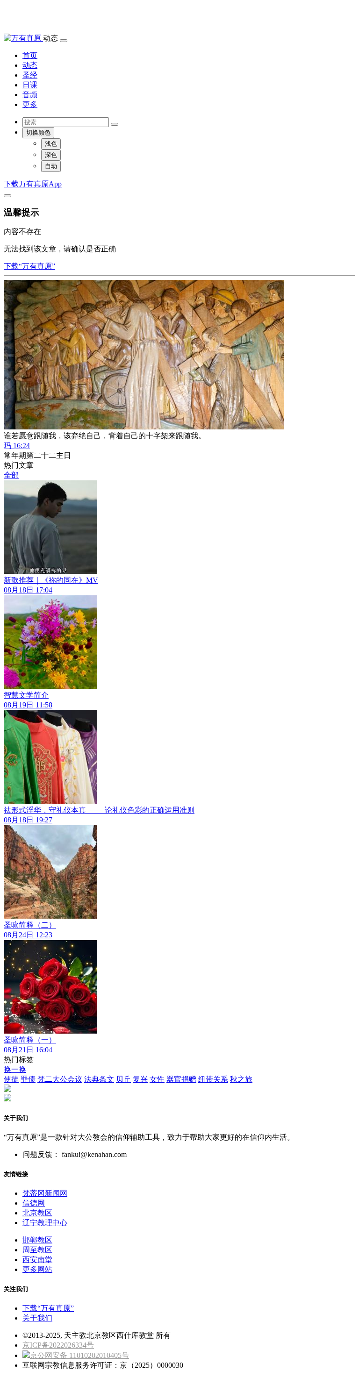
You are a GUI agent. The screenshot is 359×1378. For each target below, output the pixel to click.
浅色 (51, 143)
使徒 (11, 1079)
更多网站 (37, 1269)
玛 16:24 (17, 446)
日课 (29, 85)
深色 (51, 154)
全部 (11, 475)
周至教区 (37, 1250)
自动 (51, 166)
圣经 (29, 75)
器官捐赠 (181, 1079)
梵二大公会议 (59, 1079)
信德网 (33, 1203)
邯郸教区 (37, 1240)
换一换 (15, 1069)
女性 (157, 1079)
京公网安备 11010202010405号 (79, 1355)
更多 (29, 104)
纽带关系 (213, 1079)
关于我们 (37, 1318)
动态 (29, 65)
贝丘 (123, 1079)
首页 (29, 55)
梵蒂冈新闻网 (44, 1193)
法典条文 (99, 1079)
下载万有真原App (33, 184)
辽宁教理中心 (44, 1223)
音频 (29, 95)
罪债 (28, 1079)
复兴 (140, 1079)
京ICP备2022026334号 (58, 1345)
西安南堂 (37, 1260)
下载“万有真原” (29, 266)
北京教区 (37, 1213)
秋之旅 (241, 1079)
